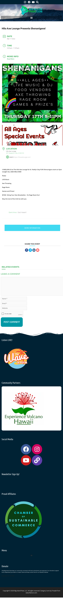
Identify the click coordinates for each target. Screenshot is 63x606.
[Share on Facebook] (26, 250)
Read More (10, 59)
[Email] (37, 250)
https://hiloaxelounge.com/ (22, 157)
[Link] (37, 460)
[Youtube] (33, 2)
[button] (31, 18)
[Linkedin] (34, 250)
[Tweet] (30, 250)
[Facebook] (29, 2)
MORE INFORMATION (32, 228)
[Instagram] (25, 2)
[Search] (37, 2)
